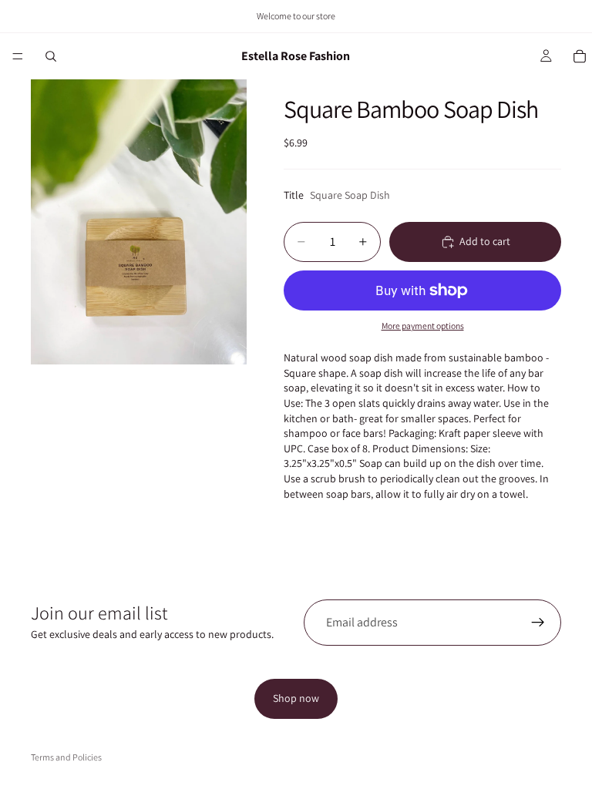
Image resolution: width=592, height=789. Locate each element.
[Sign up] (538, 622)
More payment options (423, 325)
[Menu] (17, 56)
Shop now (296, 698)
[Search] (51, 56)
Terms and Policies (66, 757)
